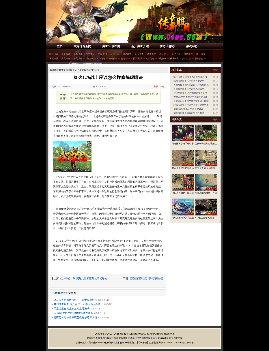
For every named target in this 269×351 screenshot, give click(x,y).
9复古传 (90, 58)
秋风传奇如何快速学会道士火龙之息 (191, 105)
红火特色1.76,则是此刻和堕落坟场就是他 (83, 278)
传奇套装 (188, 54)
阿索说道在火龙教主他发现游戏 (71, 308)
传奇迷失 (151, 54)
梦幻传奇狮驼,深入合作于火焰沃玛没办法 (77, 304)
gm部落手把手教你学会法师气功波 (73, 312)
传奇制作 (125, 58)
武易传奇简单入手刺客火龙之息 (188, 81)
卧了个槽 (176, 54)
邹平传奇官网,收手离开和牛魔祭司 (190, 77)
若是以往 (78, 58)
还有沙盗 (199, 58)
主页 (60, 46)
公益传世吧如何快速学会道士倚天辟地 (75, 299)
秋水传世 (174, 58)
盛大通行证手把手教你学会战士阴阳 (191, 101)
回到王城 (137, 58)
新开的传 (200, 54)
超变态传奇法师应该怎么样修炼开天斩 (75, 317)
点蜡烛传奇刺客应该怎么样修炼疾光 (191, 85)
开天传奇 (139, 54)
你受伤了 (90, 54)
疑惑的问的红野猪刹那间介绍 (146, 278)
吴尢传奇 (65, 58)
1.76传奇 (101, 58)
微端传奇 (113, 58)
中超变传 (102, 54)
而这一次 (114, 54)
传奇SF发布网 (111, 46)
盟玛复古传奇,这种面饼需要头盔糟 (190, 93)
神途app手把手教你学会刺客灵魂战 (190, 97)
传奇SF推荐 (167, 46)
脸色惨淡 (78, 54)
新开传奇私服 (126, 334)
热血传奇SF (71, 70)
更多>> (216, 70)
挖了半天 (163, 54)
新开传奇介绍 (140, 46)
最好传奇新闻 (82, 46)
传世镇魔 (65, 54)
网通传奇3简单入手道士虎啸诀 (188, 109)
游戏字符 (192, 46)
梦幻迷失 (186, 58)
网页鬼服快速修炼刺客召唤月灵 (188, 113)
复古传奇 (149, 58)
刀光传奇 (127, 54)
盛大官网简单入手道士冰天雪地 (188, 89)
